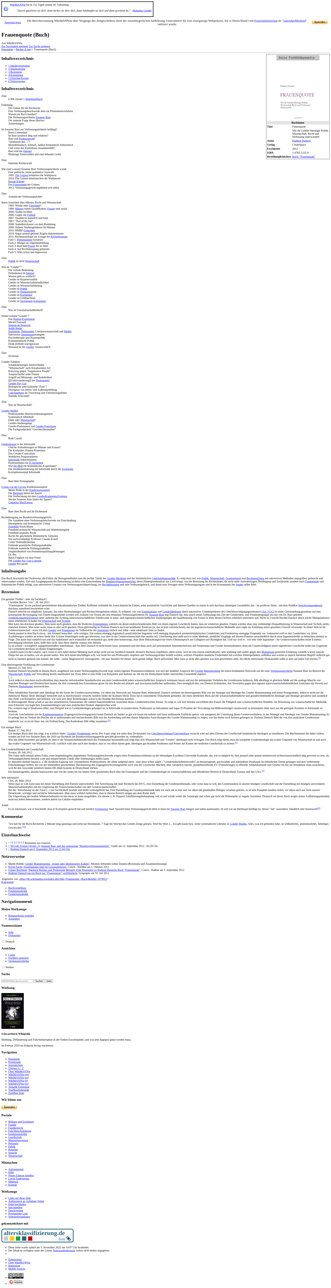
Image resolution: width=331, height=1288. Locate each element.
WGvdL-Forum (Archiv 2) (25, 846)
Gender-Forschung (46, 426)
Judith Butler (15, 328)
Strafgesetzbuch (34, 99)
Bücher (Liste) (23, 49)
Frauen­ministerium (265, 20)
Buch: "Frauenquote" (303, 156)
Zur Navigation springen (14, 46)
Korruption (26, 294)
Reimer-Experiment (24, 319)
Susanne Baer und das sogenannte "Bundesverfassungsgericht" (75, 846)
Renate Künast (16, 181)
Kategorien (7, 882)
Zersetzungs (27, 334)
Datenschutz (15, 1259)
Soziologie (14, 331)
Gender (30, 346)
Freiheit (31, 214)
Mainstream (268, 651)
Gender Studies (9, 410)
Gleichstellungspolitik (163, 578)
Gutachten (29, 230)
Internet (27, 151)
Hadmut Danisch (301, 140)
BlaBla (68, 331)
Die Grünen (21, 175)
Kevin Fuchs (15, 866)
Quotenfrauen (8, 444)
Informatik (14, 459)
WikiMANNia (18, 4)
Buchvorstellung (17, 887)
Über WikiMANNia (19, 1262)
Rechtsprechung (255, 578)
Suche (5, 974)
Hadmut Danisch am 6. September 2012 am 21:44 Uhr (40, 849)
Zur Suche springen (39, 46)
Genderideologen (171, 611)
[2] (319, 808)
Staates (239, 584)
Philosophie (27, 331)
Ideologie (18, 493)
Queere (12, 563)
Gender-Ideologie (116, 578)
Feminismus (68, 630)
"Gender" (71, 733)
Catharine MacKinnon (20, 502)
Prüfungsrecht (26, 138)
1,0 (11, 842)
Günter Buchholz (17, 870)
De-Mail (18, 465)
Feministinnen (149, 611)
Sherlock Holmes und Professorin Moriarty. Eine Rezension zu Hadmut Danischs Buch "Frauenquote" (84, 870)
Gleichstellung (16, 392)
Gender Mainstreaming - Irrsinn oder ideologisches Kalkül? (57, 863)
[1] (319, 658)
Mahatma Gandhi (142, 10)
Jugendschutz (12, 22)
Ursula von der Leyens (13, 486)
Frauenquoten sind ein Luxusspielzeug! (45, 866)
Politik (11, 261)
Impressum (14, 1265)
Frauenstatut (20, 184)
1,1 (15, 842)
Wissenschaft (32, 261)
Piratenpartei (42, 380)
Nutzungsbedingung (64, 1250)
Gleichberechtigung (162, 733)
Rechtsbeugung (59, 236)
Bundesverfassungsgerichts (121, 581)
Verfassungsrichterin (281, 670)
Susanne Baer (43, 117)
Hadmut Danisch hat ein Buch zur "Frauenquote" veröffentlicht (42, 873)
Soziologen (26, 301)
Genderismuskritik (18, 894)
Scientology (39, 301)
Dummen (25, 291)
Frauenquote (312, 581)
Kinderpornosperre (39, 490)
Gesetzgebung (233, 578)
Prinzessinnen (24, 239)
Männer (19, 208)
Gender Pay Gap (17, 383)
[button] (3, 941)
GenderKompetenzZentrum (52, 496)
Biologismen (26, 686)
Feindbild (13, 526)
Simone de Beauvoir (19, 325)
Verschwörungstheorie (310, 605)
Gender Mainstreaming (207, 670)
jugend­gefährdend (294, 20)
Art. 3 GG (267, 611)
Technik (66, 620)
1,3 (22, 842)
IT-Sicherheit (36, 462)
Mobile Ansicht (16, 1268)
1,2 (19, 842)
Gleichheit (34, 205)
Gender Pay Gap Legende (27, 560)
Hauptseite (7, 49)
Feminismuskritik (17, 891)
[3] (24, 826)
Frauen (51, 208)
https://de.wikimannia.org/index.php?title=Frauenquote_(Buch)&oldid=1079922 (63, 879)
